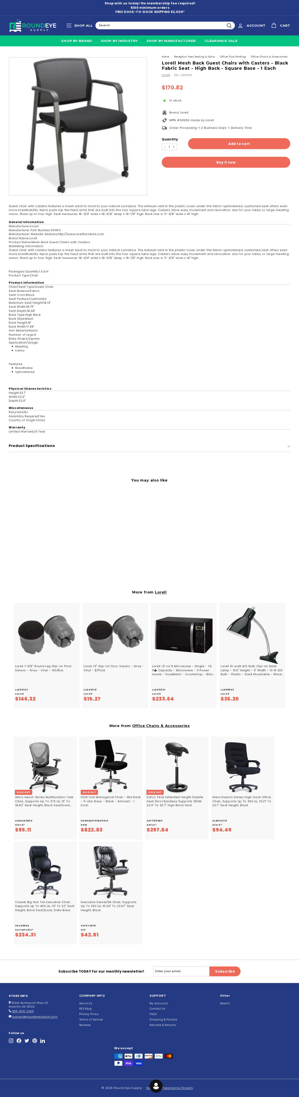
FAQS (153, 1014)
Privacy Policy (89, 1014)
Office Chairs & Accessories (269, 56)
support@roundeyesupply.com (35, 1017)
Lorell (166, 75)
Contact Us (157, 1008)
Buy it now (226, 162)
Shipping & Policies (163, 1019)
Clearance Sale (221, 41)
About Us (85, 1003)
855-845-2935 (23, 1011)
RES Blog (85, 1008)
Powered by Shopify (177, 1088)
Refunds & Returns (163, 1025)
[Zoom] (78, 126)
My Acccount (159, 1003)
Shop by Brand (76, 41)
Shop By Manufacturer (171, 41)
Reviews (85, 1025)
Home (165, 56)
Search (225, 1003)
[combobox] (165, 25)
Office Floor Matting (233, 56)
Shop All (80, 26)
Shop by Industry (119, 41)
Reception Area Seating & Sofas (194, 56)
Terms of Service (91, 1019)
